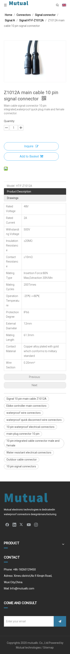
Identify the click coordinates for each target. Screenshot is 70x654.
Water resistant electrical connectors (28, 452)
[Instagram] (36, 524)
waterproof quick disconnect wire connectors (34, 419)
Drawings (12, 198)
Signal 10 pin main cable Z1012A (26, 398)
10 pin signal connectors (21, 466)
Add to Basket (29, 156)
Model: (11, 185)
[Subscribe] (60, 621)
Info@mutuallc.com (22, 588)
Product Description (19, 191)
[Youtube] (29, 524)
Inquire (28, 146)
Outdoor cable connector (21, 459)
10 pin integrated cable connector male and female (33, 443)
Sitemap (48, 647)
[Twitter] (21, 524)
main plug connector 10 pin (22, 433)
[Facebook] (7, 524)
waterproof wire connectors (23, 412)
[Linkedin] (14, 524)
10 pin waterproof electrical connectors (30, 426)
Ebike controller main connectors (26, 405)
